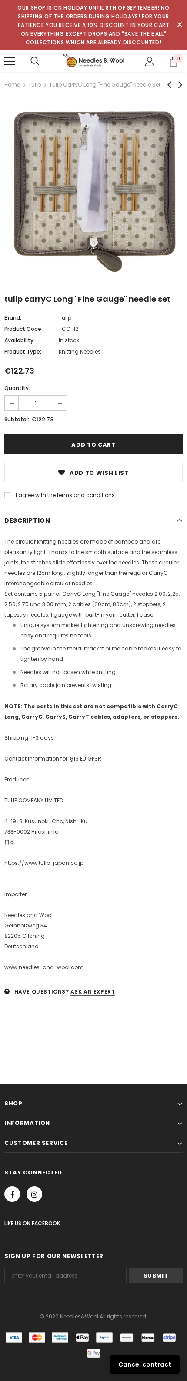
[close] (179, 25)
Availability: (19, 340)
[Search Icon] (34, 61)
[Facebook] (12, 1194)
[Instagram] (34, 1194)
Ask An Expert (92, 991)
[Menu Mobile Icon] (9, 61)
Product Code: (23, 329)
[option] (93, 190)
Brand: (12, 317)
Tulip (65, 317)
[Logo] (93, 61)
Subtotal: (16, 419)
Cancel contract (144, 1364)
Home (12, 84)
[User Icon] (149, 61)
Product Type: (22, 351)
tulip (34, 84)
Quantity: (17, 388)
